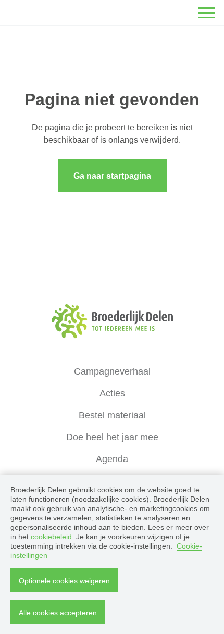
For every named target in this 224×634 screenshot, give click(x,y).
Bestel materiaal (112, 415)
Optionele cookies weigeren (64, 581)
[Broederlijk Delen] (112, 321)
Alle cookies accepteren (58, 612)
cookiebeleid (51, 536)
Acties (112, 393)
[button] (206, 12)
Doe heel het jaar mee (112, 437)
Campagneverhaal (112, 371)
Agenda (112, 459)
